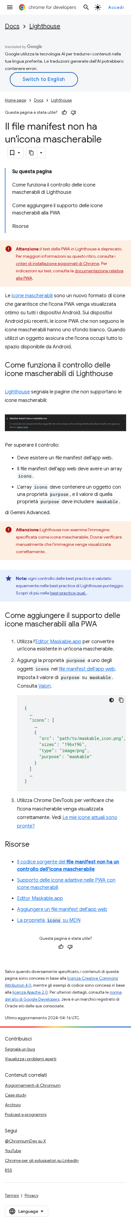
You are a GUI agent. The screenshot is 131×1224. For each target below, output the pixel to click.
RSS (8, 1170)
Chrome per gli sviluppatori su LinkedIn (42, 1160)
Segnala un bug (20, 1049)
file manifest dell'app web (87, 669)
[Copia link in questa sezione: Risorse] (36, 845)
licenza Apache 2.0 (30, 992)
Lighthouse (44, 26)
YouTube (13, 1150)
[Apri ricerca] (86, 7)
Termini (12, 1195)
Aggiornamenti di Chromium (33, 1085)
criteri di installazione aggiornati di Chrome (57, 263)
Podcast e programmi (26, 1114)
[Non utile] (73, 112)
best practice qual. (68, 593)
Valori (44, 686)
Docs (12, 26)
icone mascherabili (32, 296)
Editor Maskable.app (58, 642)
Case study (15, 1095)
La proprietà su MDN (48, 920)
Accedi (116, 7)
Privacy (31, 1195)
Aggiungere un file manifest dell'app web (62, 909)
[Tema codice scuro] (111, 700)
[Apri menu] (10, 7)
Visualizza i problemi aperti (30, 1059)
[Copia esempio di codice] (121, 700)
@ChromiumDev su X (25, 1141)
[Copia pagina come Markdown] (31, 153)
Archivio (13, 1104)
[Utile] (64, 112)
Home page (15, 100)
